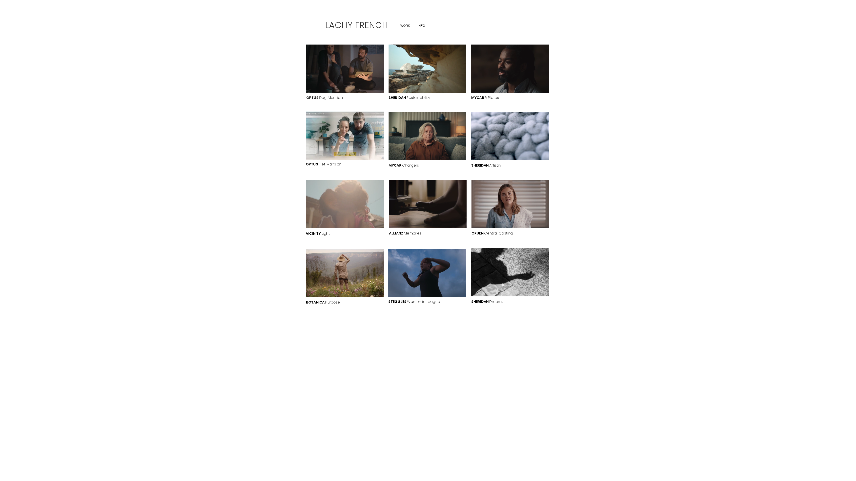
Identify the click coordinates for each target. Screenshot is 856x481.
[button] (345, 72)
